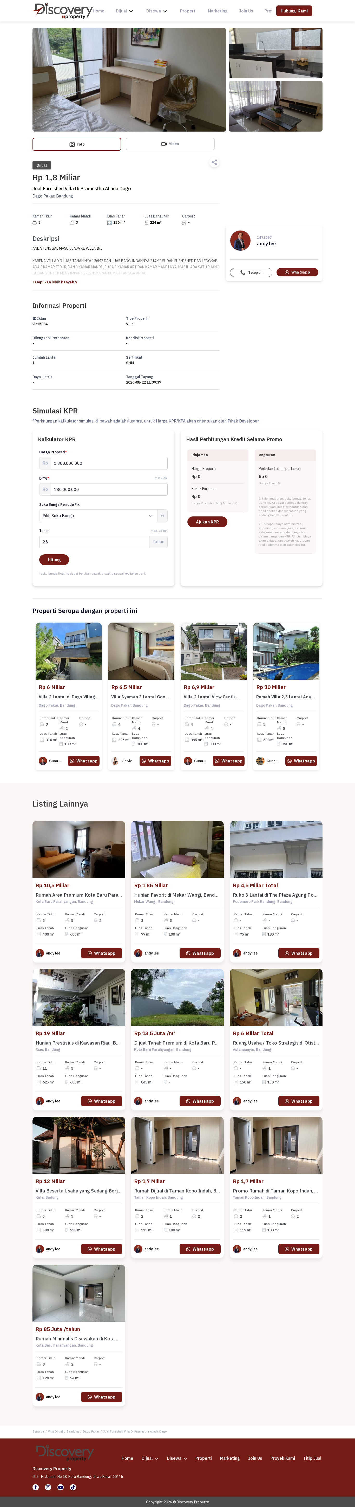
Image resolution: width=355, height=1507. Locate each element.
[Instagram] (48, 1487)
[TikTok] (73, 1487)
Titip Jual (312, 1458)
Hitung (54, 559)
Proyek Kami (283, 1458)
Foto (80, 144)
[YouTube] (60, 1487)
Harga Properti (53, 452)
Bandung (73, 1431)
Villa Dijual (55, 1431)
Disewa (153, 10)
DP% (44, 478)
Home (98, 10)
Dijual (121, 10)
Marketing (218, 10)
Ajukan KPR (207, 521)
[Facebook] (35, 1487)
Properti (188, 10)
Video (173, 143)
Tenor (103, 530)
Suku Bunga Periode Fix (59, 504)
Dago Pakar (91, 1431)
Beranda (38, 1431)
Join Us (246, 10)
